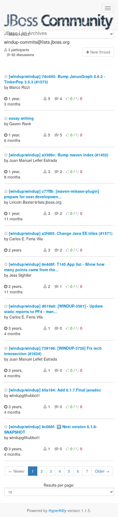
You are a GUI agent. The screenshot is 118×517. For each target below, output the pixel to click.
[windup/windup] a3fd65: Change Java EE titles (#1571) (60, 233)
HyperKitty (57, 510)
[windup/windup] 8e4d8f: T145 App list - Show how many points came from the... (54, 266)
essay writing (21, 118)
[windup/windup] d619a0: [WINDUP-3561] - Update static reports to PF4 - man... (53, 308)
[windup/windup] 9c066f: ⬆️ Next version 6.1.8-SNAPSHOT (50, 429)
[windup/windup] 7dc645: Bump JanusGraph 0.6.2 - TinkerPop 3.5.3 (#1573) (54, 79)
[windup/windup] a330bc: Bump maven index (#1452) (58, 154)
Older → (102, 471)
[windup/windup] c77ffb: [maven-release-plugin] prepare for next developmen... (51, 193)
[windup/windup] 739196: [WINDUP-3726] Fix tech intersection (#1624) (53, 350)
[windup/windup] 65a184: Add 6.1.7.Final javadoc (54, 390)
